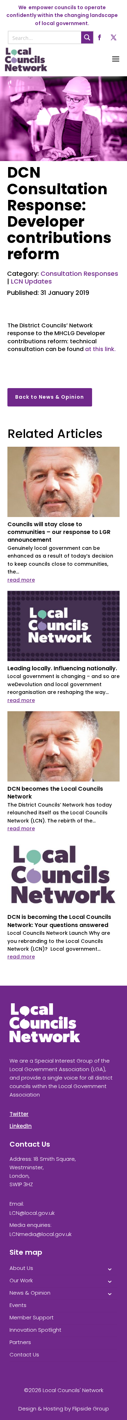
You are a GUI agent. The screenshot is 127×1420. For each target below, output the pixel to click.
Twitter (19, 1114)
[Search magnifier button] (87, 37)
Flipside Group (90, 1408)
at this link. (100, 349)
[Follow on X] (113, 37)
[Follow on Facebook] (99, 37)
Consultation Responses (79, 273)
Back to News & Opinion (49, 396)
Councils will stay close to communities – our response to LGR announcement (58, 532)
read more (21, 579)
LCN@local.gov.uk (32, 1213)
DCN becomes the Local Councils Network (55, 793)
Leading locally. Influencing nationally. (62, 668)
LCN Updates (31, 281)
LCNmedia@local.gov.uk (41, 1234)
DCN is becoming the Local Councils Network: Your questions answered (59, 921)
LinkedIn (21, 1126)
